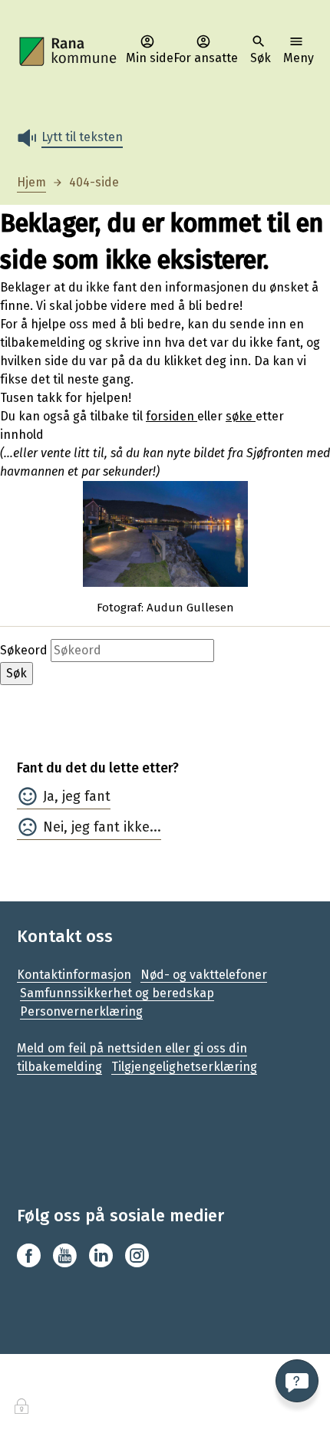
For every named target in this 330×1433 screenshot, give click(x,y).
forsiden (171, 416)
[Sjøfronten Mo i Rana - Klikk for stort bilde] (165, 534)
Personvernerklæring (81, 1011)
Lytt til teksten (82, 137)
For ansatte (205, 58)
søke (241, 416)
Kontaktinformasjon (74, 974)
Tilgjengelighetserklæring (184, 1066)
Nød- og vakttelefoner (203, 974)
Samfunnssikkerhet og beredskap (117, 993)
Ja (48, 796)
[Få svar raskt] (297, 1380)
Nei (53, 827)
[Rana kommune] (68, 52)
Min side (149, 58)
